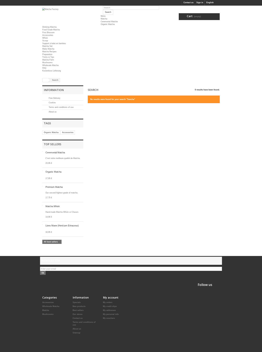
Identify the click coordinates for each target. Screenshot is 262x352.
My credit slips (110, 306)
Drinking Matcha (49, 27)
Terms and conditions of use (61, 107)
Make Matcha (48, 49)
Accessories (47, 35)
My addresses (109, 310)
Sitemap (76, 333)
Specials (77, 302)
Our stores (77, 314)
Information (54, 90)
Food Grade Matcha (51, 30)
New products (79, 306)
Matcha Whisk (52, 206)
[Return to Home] (45, 80)
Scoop (45, 40)
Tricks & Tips (48, 57)
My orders (107, 302)
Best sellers (78, 310)
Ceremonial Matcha (109, 21)
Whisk (45, 38)
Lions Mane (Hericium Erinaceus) (62, 225)
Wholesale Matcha (50, 65)
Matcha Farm (48, 60)
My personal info (111, 314)
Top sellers (52, 144)
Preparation (47, 54)
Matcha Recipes (49, 51)
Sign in (199, 2)
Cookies (52, 102)
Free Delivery (54, 98)
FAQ (44, 68)
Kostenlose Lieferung (51, 71)
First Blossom (48, 32)
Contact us (188, 2)
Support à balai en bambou (54, 43)
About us (52, 112)
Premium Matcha (54, 187)
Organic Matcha (108, 24)
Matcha (104, 19)
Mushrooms (47, 62)
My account (110, 297)
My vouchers (109, 318)
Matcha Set (47, 46)
